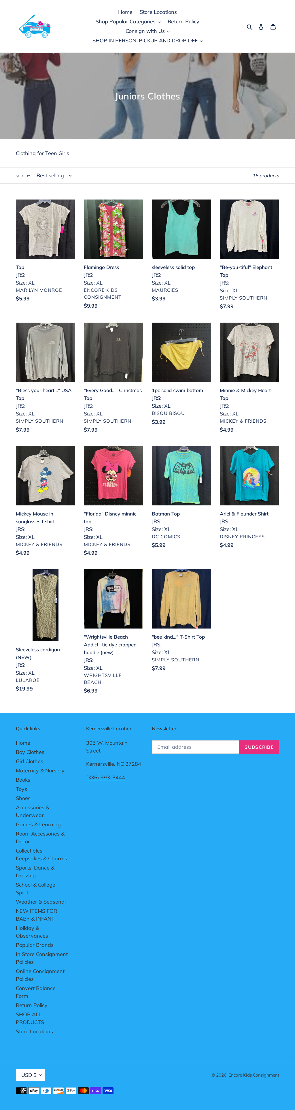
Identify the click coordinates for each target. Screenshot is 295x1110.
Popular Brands (35, 945)
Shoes (23, 798)
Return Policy (32, 1005)
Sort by (23, 176)
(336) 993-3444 (105, 777)
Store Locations (34, 1031)
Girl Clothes (29, 761)
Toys (21, 789)
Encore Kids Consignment (253, 1075)
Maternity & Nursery (40, 770)
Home (23, 743)
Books (23, 779)
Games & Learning (38, 824)
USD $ (29, 1075)
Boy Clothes (30, 752)
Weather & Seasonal (41, 901)
